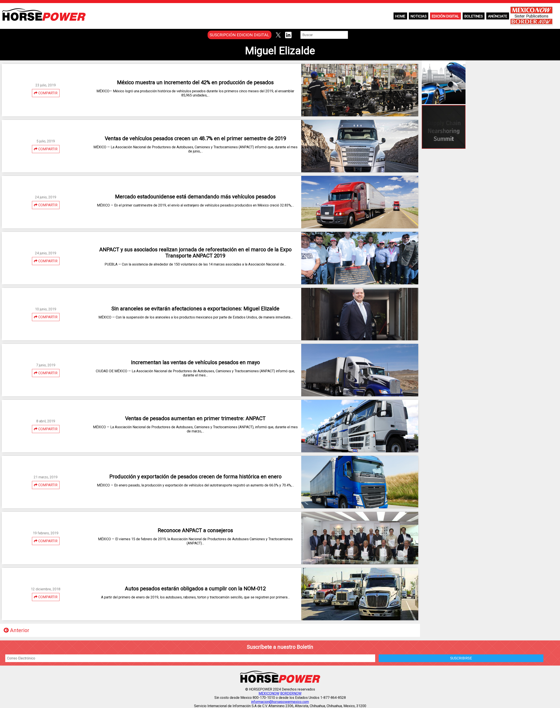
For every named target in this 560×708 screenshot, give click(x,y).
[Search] (351, 35)
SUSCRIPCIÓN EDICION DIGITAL (239, 34)
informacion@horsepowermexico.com (280, 702)
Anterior (19, 630)
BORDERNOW (290, 693)
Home (400, 16)
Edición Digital (445, 16)
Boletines (473, 16)
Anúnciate (497, 16)
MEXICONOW (269, 693)
